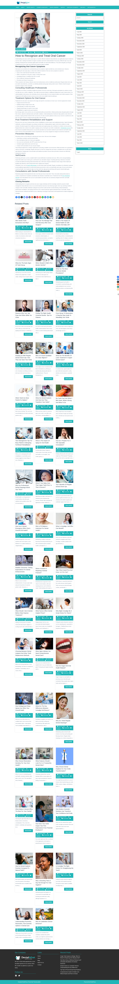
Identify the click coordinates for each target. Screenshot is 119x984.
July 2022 (79, 134)
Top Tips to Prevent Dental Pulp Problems (70, 969)
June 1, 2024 (41, 361)
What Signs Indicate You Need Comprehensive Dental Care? (43, 653)
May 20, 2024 (61, 363)
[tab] (90, 17)
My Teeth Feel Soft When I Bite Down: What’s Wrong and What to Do (64, 400)
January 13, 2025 (22, 575)
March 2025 (80, 52)
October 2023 (80, 104)
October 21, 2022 (62, 406)
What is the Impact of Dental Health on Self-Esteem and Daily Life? (63, 223)
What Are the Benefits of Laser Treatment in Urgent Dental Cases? (64, 358)
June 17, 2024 (41, 228)
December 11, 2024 (22, 363)
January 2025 (80, 58)
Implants (82, 7)
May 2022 (79, 140)
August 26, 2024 (62, 276)
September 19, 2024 (42, 534)
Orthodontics (91, 7)
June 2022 (79, 137)
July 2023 (79, 112)
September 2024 (81, 70)
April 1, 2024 (21, 493)
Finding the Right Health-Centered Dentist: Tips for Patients (44, 315)
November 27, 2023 (42, 927)
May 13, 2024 (21, 768)
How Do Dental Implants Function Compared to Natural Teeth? (22, 868)
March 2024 (80, 88)
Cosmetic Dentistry (42, 7)
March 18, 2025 (41, 405)
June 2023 (79, 116)
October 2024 (80, 67)
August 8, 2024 (41, 833)
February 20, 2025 (62, 873)
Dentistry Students (72, 7)
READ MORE (29, 242)
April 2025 (79, 49)
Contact (39, 964)
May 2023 (79, 119)
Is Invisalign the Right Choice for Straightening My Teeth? (64, 868)
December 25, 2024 (22, 534)
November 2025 (80, 43)
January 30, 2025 (22, 52)
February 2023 (80, 125)
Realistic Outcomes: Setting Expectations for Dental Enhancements (23, 569)
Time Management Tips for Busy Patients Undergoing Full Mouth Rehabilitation (23, 443)
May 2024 (79, 82)
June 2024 (79, 79)
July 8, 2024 (41, 659)
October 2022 (80, 128)
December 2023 (80, 97)
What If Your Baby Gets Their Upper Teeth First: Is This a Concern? (44, 485)
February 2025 (80, 55)
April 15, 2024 (61, 531)
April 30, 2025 (41, 446)
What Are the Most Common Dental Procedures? (62, 271)
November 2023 (80, 100)
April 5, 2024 (21, 618)
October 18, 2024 (22, 713)
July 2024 (79, 76)
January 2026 (80, 37)
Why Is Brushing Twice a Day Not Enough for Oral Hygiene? (43, 883)
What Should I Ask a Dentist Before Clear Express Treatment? (24, 613)
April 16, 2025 (21, 268)
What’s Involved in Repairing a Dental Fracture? (41, 570)
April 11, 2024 (41, 616)
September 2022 (81, 131)
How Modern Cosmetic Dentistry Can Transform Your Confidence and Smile (64, 811)
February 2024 (80, 91)
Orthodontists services (66, 127)
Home (17, 7)
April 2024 (79, 85)
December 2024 (80, 61)
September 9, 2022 (22, 321)
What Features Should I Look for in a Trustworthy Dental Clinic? (43, 763)
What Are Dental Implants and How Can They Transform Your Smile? (43, 400)
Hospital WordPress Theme (24, 982)
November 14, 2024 (22, 448)
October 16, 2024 (42, 713)
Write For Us (41, 962)
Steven (31, 52)
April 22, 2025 (21, 929)
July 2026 (79, 31)
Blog (39, 960)
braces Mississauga (31, 165)
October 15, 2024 (42, 321)
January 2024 (80, 94)
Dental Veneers (54, 7)
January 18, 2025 (62, 816)
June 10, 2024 (41, 576)
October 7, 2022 (21, 403)
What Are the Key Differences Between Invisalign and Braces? (42, 708)
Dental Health (30, 7)
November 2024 (80, 64)
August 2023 (80, 110)
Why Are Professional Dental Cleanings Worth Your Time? (22, 487)
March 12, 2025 (61, 321)
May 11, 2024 (21, 226)
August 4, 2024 (21, 873)
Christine (18, 227)
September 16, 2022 (63, 575)
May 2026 (79, 34)
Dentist (63, 7)
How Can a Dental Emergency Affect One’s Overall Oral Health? (22, 528)
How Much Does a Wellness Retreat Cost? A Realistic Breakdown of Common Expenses (70, 961)
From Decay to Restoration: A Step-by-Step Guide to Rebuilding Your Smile (64, 315)
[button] (16, 197)
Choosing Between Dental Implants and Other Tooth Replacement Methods (23, 653)
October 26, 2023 (62, 774)
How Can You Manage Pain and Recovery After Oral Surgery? (44, 223)
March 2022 (80, 143)
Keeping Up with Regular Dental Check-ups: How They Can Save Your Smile (23, 358)
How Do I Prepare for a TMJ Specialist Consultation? (63, 443)
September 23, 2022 (42, 490)
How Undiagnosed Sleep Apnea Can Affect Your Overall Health (22, 708)
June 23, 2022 (61, 490)
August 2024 (80, 73)
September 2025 (81, 46)
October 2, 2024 (62, 228)
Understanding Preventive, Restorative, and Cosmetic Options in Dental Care (23, 923)
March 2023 (80, 122)
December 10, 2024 (62, 671)
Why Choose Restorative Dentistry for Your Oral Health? (23, 763)
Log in (78, 152)
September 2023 (81, 106)
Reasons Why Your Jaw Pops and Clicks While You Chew (23, 315)
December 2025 (80, 40)
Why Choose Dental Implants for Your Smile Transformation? (63, 769)
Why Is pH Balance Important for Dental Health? (42, 528)
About (22, 7)
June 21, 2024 (41, 768)
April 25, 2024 (61, 448)
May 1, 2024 (41, 268)
